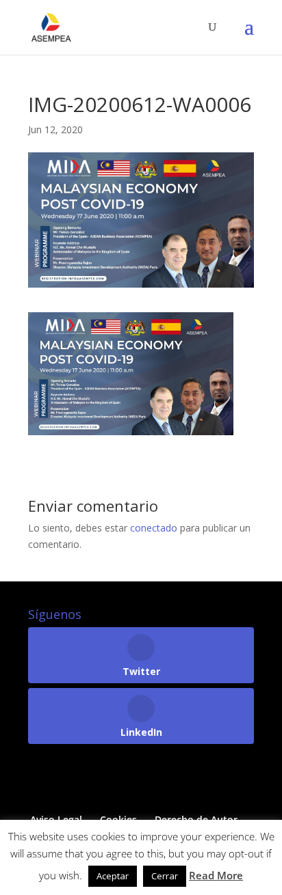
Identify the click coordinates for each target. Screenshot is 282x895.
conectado (153, 527)
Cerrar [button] (164, 876)
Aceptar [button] (113, 876)
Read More (216, 875)
